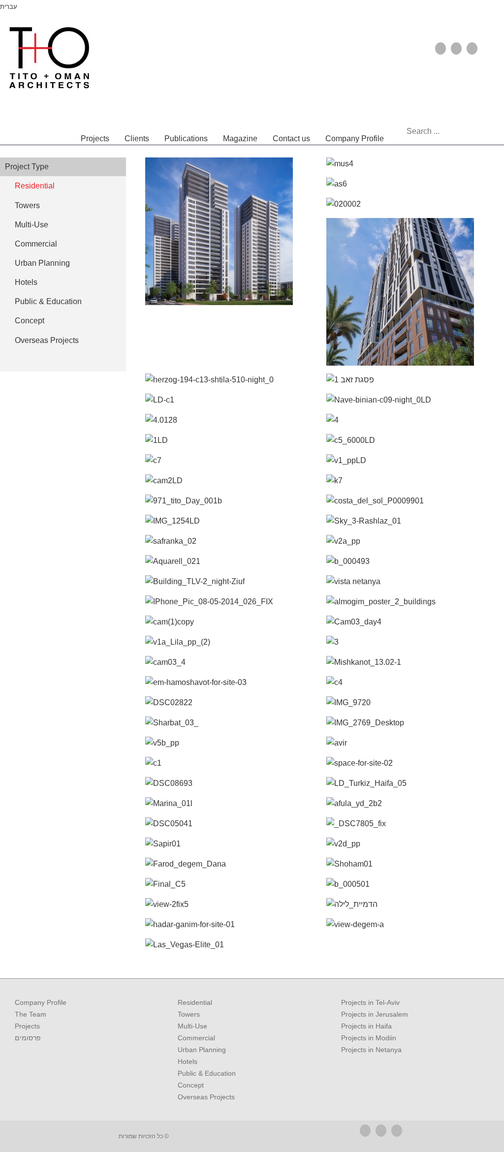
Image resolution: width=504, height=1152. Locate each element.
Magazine (240, 138)
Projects (95, 138)
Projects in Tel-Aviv (370, 1002)
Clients (137, 138)
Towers (189, 1014)
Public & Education (207, 1073)
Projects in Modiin (368, 1038)
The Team (30, 1014)
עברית (8, 6)
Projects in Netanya (371, 1050)
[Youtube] (456, 48)
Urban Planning (202, 1050)
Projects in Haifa (366, 1026)
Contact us (291, 138)
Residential (195, 1002)
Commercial (196, 1038)
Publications (186, 138)
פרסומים (28, 1038)
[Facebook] (440, 48)
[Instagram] (472, 48)
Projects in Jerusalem (374, 1014)
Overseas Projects (206, 1097)
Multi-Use (192, 1026)
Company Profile (354, 138)
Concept (191, 1085)
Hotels (187, 1061)
